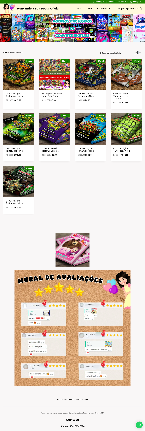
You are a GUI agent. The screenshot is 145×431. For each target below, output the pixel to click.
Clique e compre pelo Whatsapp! (19, 106)
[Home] (67, 32)
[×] (139, 425)
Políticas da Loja (104, 8)
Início (79, 8)
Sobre (89, 8)
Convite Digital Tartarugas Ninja (14, 95)
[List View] (140, 52)
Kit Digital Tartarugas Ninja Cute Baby (53, 95)
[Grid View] (136, 52)
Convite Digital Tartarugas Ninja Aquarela (121, 96)
